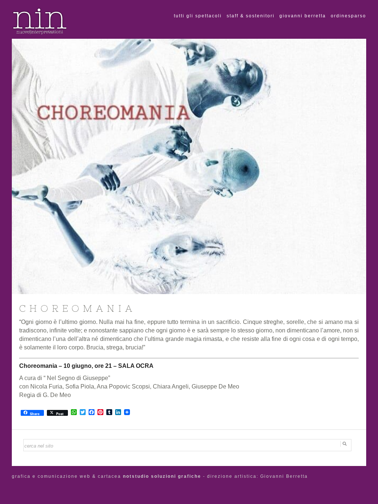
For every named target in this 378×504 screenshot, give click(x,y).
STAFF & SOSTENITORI (251, 15)
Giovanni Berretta (302, 15)
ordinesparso (348, 15)
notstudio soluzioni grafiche (162, 476)
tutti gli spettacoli (198, 15)
